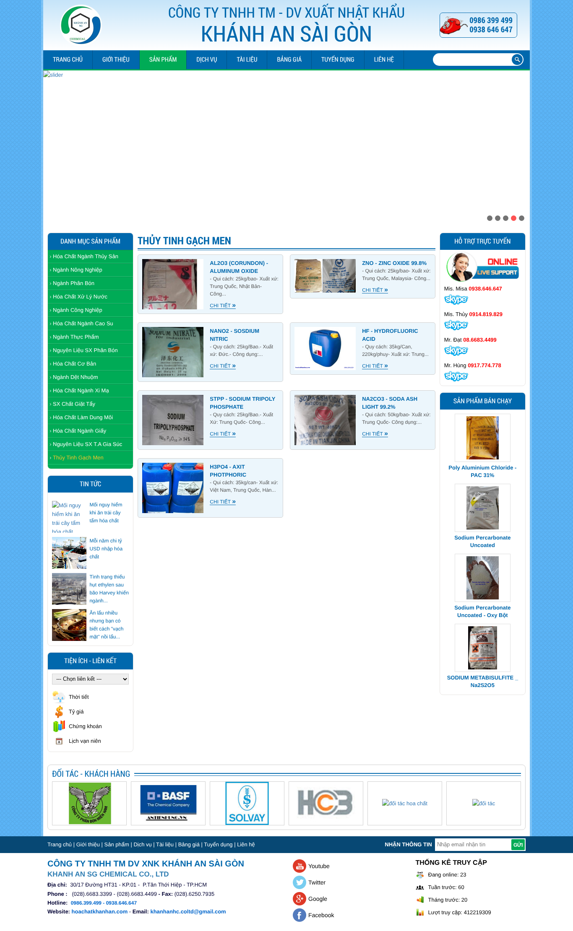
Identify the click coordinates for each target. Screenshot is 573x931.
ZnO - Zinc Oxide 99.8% (394, 263)
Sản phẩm (163, 59)
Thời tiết (79, 697)
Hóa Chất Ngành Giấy (79, 431)
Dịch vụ (206, 59)
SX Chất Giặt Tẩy (74, 404)
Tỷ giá (76, 711)
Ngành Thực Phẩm (76, 337)
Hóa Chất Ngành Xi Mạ (81, 390)
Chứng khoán (85, 726)
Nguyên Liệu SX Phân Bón (85, 350)
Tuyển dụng (337, 59)
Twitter (317, 882)
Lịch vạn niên (85, 741)
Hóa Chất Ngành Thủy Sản (85, 256)
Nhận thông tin (408, 844)
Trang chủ (68, 59)
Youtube (319, 866)
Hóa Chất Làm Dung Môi (83, 417)
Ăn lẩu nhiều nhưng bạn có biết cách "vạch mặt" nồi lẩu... (106, 625)
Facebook (321, 915)
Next (523, 145)
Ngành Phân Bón (73, 283)
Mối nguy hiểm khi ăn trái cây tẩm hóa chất (105, 513)
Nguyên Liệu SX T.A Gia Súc (87, 444)
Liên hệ (384, 59)
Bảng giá (289, 59)
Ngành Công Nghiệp (77, 310)
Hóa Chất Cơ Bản (74, 363)
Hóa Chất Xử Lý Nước (80, 296)
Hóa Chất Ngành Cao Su (83, 323)
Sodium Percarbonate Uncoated (482, 496)
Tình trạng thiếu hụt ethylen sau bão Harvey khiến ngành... (108, 589)
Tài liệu (247, 59)
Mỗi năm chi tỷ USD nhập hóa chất (105, 549)
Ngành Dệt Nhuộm (75, 377)
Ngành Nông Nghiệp (77, 270)
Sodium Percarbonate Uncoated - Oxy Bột (482, 566)
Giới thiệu (116, 59)
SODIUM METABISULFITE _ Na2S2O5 (482, 636)
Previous (50, 145)
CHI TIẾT (223, 306)
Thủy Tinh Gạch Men (78, 457)
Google (317, 898)
